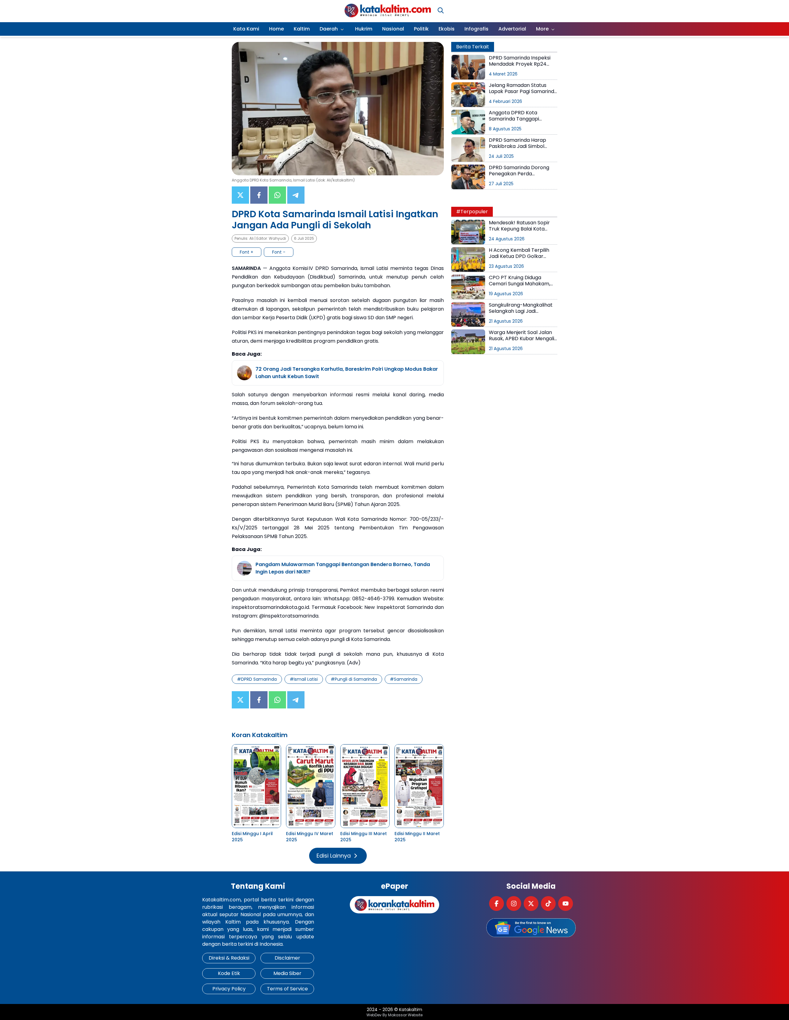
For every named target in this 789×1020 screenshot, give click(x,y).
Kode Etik (229, 973)
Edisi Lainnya (334, 855)
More (542, 28)
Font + (246, 252)
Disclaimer (287, 957)
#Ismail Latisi (304, 679)
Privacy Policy (229, 988)
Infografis (476, 28)
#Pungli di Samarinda (354, 679)
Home (276, 28)
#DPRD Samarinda (257, 679)
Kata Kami (246, 28)
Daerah (329, 28)
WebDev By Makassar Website (394, 1015)
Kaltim (302, 28)
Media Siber (287, 973)
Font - (278, 252)
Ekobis (447, 28)
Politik (421, 28)
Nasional (393, 28)
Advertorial (512, 28)
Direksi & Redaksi (229, 957)
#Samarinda (403, 679)
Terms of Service (287, 988)
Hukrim (363, 28)
